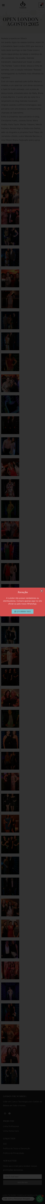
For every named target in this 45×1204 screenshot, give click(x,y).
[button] (42, 591)
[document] (22, 602)
